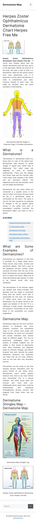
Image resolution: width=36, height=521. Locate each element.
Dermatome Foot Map (17, 230)
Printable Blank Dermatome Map (19, 239)
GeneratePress (18, 518)
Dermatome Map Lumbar (18, 234)
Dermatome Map (12, 4)
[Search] (30, 506)
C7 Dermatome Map (16, 227)
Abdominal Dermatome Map (19, 223)
